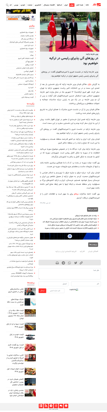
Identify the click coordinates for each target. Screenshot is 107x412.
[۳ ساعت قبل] (30, 291)
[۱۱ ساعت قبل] (30, 326)
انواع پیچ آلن (29, 61)
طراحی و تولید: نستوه (53, 409)
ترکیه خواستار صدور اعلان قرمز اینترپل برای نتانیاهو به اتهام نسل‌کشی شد (73, 219)
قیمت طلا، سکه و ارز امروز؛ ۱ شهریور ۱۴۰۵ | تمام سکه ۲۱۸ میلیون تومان (16, 314)
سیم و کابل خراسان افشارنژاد (24, 74)
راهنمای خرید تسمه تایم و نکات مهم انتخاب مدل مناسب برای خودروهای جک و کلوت (20, 255)
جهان (72, 5)
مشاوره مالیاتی (28, 94)
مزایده (31, 52)
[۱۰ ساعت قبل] (30, 347)
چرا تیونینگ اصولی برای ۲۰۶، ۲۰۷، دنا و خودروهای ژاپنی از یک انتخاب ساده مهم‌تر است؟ (20, 246)
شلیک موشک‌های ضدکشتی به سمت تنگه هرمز (15, 302)
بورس (16, 5)
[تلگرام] (51, 406)
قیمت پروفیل (29, 65)
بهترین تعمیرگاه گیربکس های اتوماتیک (21, 42)
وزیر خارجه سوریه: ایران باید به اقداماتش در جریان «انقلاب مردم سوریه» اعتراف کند (70, 222)
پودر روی (30, 91)
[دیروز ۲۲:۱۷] (30, 392)
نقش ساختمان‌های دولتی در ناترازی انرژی (16, 290)
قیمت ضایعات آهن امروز (25, 58)
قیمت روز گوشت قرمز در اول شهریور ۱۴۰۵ (16, 346)
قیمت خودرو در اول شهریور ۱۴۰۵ (17, 336)
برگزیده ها (30, 103)
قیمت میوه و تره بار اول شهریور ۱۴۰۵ (15, 325)
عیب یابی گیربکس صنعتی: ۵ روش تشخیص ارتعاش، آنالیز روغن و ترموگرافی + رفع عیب (20, 196)
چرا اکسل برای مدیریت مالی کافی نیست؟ (20, 78)
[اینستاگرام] (56, 406)
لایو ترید (30, 87)
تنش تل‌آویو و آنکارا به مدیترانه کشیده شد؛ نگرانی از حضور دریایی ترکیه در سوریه (71, 228)
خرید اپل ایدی (29, 45)
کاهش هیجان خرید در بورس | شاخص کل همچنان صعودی (16, 382)
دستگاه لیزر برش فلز (27, 39)
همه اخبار (79, 5)
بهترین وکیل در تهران (27, 36)
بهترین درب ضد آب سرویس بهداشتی (21, 162)
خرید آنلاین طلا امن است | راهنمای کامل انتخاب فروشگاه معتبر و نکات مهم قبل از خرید (20, 231)
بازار (89, 84)
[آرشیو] (41, 406)
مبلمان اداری (29, 81)
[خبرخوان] (46, 406)
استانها (59, 5)
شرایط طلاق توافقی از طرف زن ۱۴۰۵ (22, 116)
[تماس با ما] (61, 406)
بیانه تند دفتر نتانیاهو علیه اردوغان (86, 215)
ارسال (42, 290)
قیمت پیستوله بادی (27, 97)
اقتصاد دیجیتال (49, 5)
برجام (76, 194)
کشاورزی (38, 5)
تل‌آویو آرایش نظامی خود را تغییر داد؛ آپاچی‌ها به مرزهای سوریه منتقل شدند (72, 225)
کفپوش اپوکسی (28, 71)
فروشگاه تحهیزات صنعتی (25, 84)
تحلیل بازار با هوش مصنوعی (24, 68)
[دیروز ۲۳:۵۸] (30, 302)
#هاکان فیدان (93, 251)
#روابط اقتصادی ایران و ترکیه (65, 251)
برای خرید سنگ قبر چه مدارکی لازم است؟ (20, 165)
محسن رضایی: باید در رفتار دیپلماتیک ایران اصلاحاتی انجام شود (16, 393)
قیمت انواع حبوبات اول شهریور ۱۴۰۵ (15, 370)
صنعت (30, 5)
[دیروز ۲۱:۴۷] (30, 357)
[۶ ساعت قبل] (30, 313)
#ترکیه (82, 251)
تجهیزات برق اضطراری (26, 32)
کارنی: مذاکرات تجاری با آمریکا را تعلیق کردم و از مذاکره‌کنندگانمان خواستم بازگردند (15, 359)
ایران (66, 5)
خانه (87, 5)
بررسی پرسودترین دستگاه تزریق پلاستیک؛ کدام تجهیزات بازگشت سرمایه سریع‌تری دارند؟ (20, 217)
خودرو (23, 5)
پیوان (31, 55)
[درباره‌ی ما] (66, 406)
